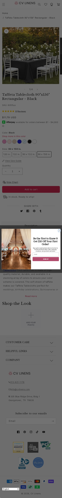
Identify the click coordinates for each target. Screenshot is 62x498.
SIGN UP (45, 259)
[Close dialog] (59, 230)
